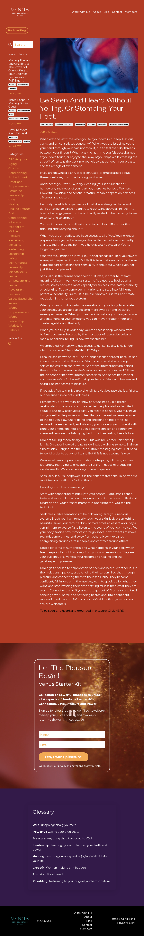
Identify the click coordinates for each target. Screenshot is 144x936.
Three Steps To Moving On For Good (18, 103)
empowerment (47, 124)
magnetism (80, 124)
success (12, 88)
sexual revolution (16, 287)
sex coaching (17, 271)
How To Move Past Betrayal (17, 131)
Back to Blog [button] (17, 30)
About (97, 11)
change (12, 84)
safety (12, 258)
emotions (13, 137)
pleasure (91, 124)
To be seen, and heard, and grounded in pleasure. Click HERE (82, 610)
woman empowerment (118, 124)
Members (131, 11)
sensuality (102, 124)
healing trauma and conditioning (19, 213)
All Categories (18, 159)
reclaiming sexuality (16, 242)
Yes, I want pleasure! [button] (63, 757)
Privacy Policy (126, 922)
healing (27, 141)
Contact (117, 11)
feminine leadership (64, 124)
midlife (13, 231)
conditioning (17, 173)
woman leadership (16, 319)
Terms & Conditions (122, 918)
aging (12, 164)
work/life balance (15, 328)
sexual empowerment (19, 278)
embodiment (23, 84)
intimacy (14, 222)
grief (11, 115)
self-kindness (18, 262)
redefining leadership (16, 251)
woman (13, 303)
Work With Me (81, 11)
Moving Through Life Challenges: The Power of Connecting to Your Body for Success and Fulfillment (20, 70)
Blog (106, 11)
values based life (20, 298)
